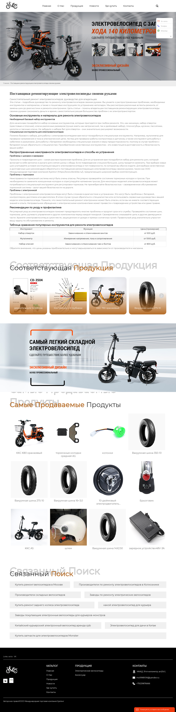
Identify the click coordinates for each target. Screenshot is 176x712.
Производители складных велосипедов (40, 594)
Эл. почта (164, 21)
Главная (6, 83)
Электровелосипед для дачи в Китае (133, 625)
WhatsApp (164, 31)
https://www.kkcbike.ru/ (70, 172)
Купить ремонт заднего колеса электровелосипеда (47, 605)
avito (11, 656)
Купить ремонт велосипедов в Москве (39, 584)
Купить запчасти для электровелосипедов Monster (46, 635)
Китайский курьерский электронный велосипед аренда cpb (53, 625)
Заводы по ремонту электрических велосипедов (120, 594)
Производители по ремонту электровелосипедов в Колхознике (119, 584)
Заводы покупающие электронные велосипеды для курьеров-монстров (60, 615)
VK (15, 656)
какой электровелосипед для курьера (127, 605)
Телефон (164, 26)
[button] (161, 295)
